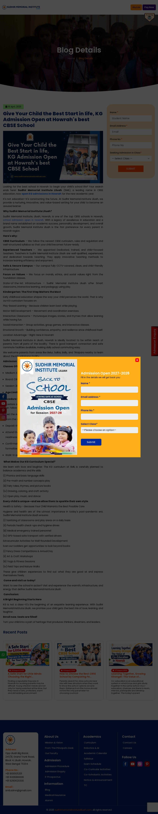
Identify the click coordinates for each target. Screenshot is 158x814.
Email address (90, 397)
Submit (91, 442)
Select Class (89, 424)
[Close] (137, 360)
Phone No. (87, 410)
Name (85, 383)
